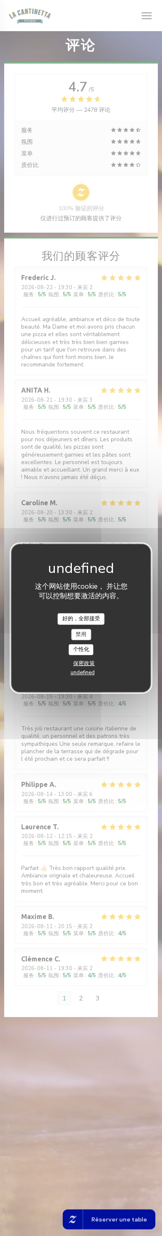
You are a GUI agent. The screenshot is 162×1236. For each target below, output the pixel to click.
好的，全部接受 (81, 618)
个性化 (81, 649)
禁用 (81, 634)
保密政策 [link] (84, 663)
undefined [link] (83, 672)
